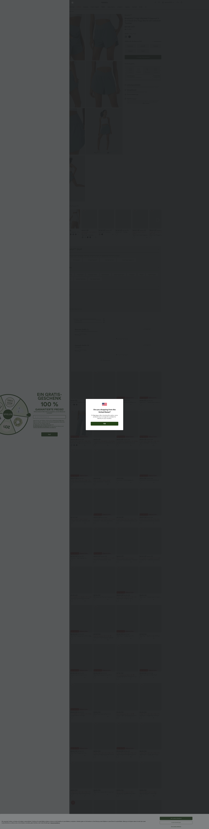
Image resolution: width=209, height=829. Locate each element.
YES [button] (104, 423)
